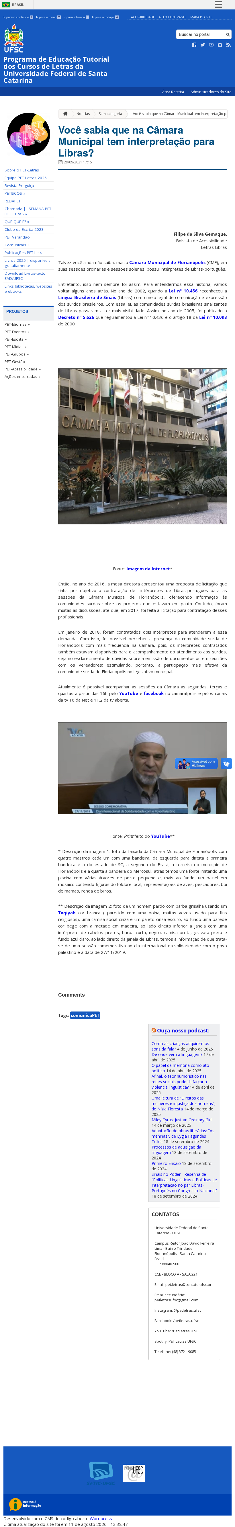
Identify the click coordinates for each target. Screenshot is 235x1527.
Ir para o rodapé (105, 17)
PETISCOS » (15, 193)
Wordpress (101, 1518)
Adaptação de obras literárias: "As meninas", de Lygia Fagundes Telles (183, 1136)
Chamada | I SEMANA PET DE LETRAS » (28, 211)
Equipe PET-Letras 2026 (26, 177)
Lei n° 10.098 (213, 317)
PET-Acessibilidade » (23, 369)
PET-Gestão (15, 361)
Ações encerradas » (22, 376)
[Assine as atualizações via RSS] (228, 45)
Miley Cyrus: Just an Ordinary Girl (181, 1119)
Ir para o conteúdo (17, 17)
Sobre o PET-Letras (22, 170)
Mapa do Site (201, 17)
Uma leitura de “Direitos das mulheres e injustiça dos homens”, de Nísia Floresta (184, 1103)
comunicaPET (85, 1015)
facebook (154, 693)
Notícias (83, 113)
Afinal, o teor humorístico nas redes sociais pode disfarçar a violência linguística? (179, 1081)
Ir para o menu (48, 17)
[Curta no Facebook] (194, 45)
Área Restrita (173, 91)
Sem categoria (110, 113)
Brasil (18, 4)
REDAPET (13, 201)
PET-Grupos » (17, 354)
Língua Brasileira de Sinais (87, 297)
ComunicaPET (17, 244)
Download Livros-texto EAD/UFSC (25, 276)
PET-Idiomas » (17, 324)
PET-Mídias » (16, 346)
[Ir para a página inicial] (63, 114)
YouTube (128, 693)
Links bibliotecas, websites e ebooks (28, 289)
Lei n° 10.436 (183, 291)
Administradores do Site (211, 91)
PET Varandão (17, 237)
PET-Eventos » (17, 331)
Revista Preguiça (19, 185)
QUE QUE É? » (17, 221)
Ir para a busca (76, 17)
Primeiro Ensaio (166, 1163)
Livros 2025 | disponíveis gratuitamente (27, 263)
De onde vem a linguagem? (177, 1054)
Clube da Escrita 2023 (24, 229)
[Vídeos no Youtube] (211, 45)
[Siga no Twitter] (203, 45)
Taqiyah (67, 912)
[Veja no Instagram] (220, 45)
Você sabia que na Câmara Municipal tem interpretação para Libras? (136, 141)
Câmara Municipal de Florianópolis (167, 262)
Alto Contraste (172, 17)
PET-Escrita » (16, 339)
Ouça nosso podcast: (183, 1030)
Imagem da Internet (148, 568)
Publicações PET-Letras (25, 252)
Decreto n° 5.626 (76, 317)
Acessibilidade (143, 17)
